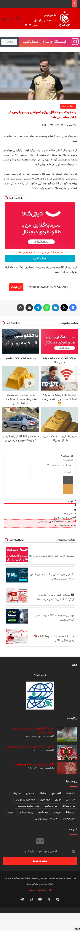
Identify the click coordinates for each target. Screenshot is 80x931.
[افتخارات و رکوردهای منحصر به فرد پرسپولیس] (67, 752)
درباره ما (31, 890)
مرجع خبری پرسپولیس (25, 799)
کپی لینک (16, 287)
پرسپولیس (43, 812)
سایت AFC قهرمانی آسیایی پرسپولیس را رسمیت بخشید (32, 731)
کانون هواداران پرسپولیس (46, 818)
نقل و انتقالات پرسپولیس (28, 806)
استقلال (42, 793)
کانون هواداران (69, 818)
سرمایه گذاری (40, 258)
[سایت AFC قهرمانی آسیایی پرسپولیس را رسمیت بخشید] (67, 734)
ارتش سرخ (56, 793)
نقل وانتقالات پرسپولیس (64, 812)
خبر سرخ (30, 793)
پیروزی (11, 812)
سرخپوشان (16, 793)
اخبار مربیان (68, 106)
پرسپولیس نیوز (26, 812)
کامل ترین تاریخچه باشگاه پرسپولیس (34, 764)
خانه (50, 890)
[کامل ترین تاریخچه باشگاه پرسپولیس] (67, 768)
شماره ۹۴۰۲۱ (40, 675)
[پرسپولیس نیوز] (50, 18)
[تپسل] (6, 198)
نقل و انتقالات (68, 806)
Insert (77, 929)
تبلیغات (42, 890)
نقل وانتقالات (51, 806)
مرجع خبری (45, 799)
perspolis (70, 793)
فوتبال (58, 799)
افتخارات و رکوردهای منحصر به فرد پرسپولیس (30, 746)
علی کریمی (70, 799)
